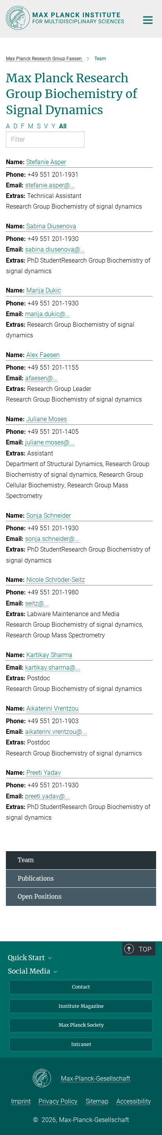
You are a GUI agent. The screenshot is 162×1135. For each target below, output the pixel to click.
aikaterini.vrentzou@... (56, 731)
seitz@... (37, 603)
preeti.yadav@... (47, 796)
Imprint (21, 1101)
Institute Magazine (81, 1006)
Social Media (30, 971)
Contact (81, 987)
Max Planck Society (81, 1025)
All (62, 126)
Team (26, 860)
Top (145, 949)
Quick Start (27, 958)
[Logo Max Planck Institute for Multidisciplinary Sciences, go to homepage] (66, 18)
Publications (36, 878)
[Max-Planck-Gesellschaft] (46, 1078)
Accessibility (133, 1101)
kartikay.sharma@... (52, 667)
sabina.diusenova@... (55, 249)
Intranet (81, 1044)
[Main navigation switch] (148, 20)
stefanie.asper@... (50, 185)
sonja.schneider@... (52, 539)
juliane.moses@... (49, 442)
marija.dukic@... (47, 314)
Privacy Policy (58, 1101)
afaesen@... (41, 378)
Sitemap (97, 1101)
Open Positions (40, 896)
